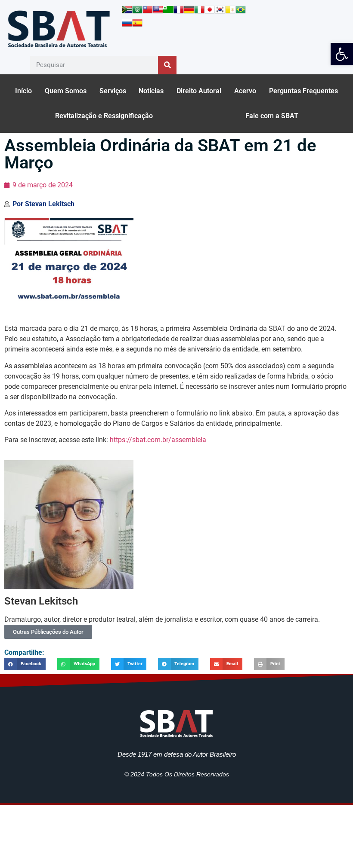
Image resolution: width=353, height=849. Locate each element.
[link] (342, 54)
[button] (25, 664)
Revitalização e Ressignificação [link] (104, 116)
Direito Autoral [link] (198, 91)
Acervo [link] (245, 91)
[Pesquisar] (167, 65)
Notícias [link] (151, 91)
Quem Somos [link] (66, 91)
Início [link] (23, 91)
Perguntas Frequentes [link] (303, 91)
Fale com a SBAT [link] (271, 116)
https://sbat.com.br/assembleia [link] (158, 440)
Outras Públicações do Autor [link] (48, 632)
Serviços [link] (112, 91)
